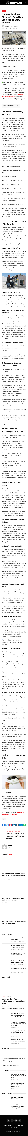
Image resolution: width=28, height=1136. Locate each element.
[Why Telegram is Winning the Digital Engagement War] (5, 962)
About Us (20, 1125)
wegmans (11, 1131)
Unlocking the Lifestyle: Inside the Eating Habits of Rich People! (18, 1032)
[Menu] (2, 2)
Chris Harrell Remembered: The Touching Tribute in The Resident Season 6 (17, 1085)
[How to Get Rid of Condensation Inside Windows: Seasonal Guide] (14, 889)
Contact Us (14, 1127)
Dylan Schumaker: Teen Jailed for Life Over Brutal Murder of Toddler (18, 1076)
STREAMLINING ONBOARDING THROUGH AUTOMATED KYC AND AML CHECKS (18, 1024)
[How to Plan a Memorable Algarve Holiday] (5, 939)
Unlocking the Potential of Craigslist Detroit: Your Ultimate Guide (14, 1001)
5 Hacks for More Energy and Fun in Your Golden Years (19, 835)
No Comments (6, 28)
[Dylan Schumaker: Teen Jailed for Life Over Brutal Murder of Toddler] (5, 1075)
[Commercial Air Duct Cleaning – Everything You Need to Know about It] (14, 38)
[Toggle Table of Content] (16, 106)
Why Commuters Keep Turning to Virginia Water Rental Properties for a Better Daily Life (14, 875)
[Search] (26, 2)
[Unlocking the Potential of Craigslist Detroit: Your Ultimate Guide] (14, 987)
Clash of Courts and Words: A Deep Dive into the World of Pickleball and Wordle (18, 1015)
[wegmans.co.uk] (14, 2)
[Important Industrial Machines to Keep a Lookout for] (5, 970)
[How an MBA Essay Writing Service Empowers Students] (5, 1041)
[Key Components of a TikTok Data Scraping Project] (5, 954)
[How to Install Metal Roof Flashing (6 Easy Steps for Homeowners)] (14, 912)
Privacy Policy (12, 1125)
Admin (7, 26)
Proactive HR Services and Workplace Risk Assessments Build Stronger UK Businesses (18, 947)
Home (10, 6)
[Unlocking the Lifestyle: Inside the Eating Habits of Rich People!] (5, 1032)
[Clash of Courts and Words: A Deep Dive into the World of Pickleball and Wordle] (5, 1015)
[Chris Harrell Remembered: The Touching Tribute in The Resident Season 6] (5, 1085)
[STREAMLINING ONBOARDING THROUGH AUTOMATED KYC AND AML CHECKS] (5, 1024)
